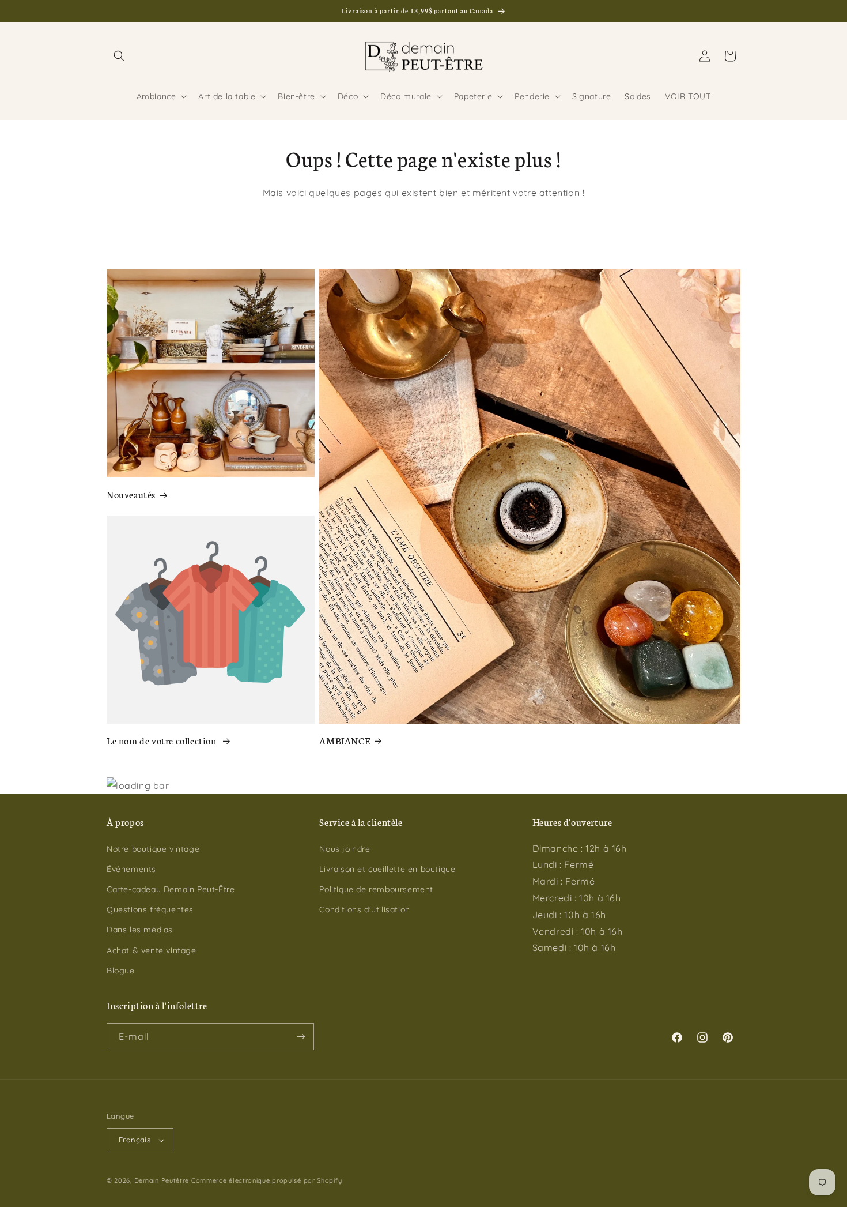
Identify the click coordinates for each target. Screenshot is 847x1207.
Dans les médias (140, 929)
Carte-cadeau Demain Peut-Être (171, 889)
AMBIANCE (344, 740)
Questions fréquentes (150, 909)
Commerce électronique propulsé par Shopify (266, 1180)
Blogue (121, 970)
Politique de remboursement (376, 889)
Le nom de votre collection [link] (162, 740)
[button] (119, 56)
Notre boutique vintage (153, 849)
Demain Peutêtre (162, 1180)
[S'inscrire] (300, 1036)
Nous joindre (344, 849)
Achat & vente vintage (151, 950)
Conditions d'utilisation (364, 909)
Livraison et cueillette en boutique (387, 869)
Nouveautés (131, 494)
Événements (131, 869)
